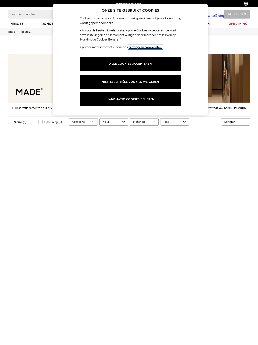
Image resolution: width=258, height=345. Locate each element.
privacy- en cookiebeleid (145, 47)
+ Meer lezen (239, 107)
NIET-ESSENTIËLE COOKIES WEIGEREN (130, 82)
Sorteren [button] (229, 122)
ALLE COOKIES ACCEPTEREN (130, 63)
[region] (130, 59)
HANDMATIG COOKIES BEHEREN (130, 99)
